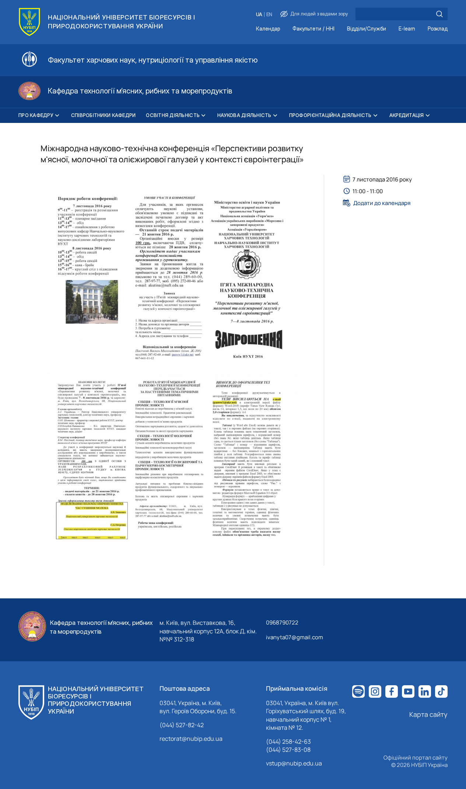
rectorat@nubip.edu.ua (191, 739)
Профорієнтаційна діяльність (330, 115)
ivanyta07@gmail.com (294, 637)
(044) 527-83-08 (288, 750)
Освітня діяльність (173, 115)
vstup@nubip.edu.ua (294, 763)
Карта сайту (428, 714)
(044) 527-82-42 (182, 725)
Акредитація (406, 115)
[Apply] (439, 14)
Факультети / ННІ (313, 29)
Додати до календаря (381, 202)
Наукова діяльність (244, 115)
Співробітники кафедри (103, 115)
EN (269, 14)
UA (259, 14)
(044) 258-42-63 (288, 741)
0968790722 (282, 622)
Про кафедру (35, 115)
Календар (268, 29)
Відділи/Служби (366, 29)
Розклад (438, 29)
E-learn (407, 29)
